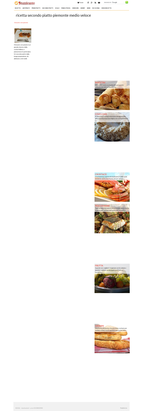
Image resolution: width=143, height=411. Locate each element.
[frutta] (112, 278)
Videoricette (106, 8)
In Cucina (95, 8)
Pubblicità (123, 408)
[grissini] (112, 338)
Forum (81, 2)
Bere (88, 8)
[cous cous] (112, 126)
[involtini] (112, 95)
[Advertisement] (53, 88)
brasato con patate (21, 22)
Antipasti (26, 8)
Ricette (18, 8)
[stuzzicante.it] (25, 3)
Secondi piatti (47, 8)
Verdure (75, 8)
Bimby (83, 8)
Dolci (57, 8)
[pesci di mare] (112, 218)
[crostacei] (112, 187)
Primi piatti (36, 8)
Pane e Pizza (65, 8)
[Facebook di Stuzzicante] (88, 2)
